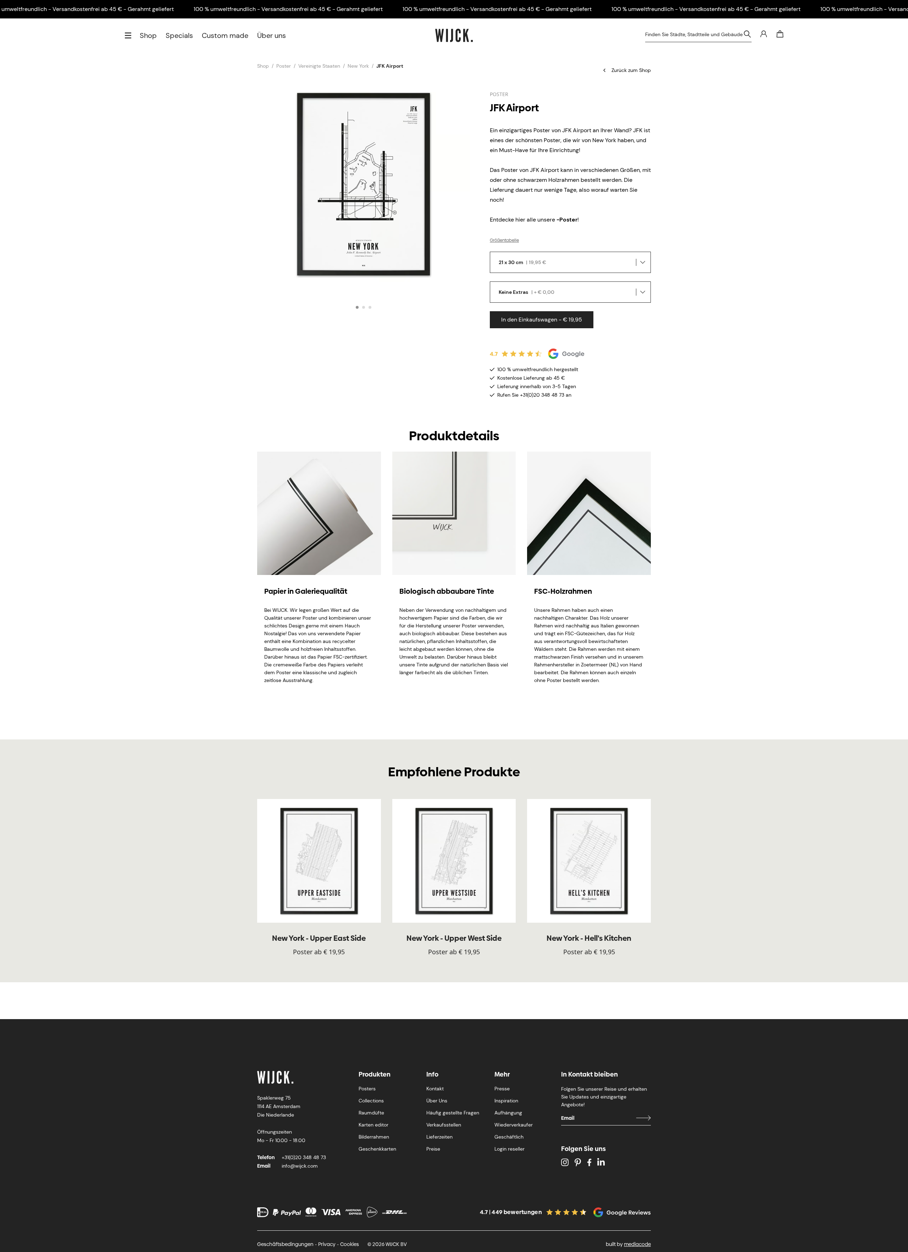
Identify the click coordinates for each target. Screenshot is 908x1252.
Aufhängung (508, 1113)
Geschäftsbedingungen (285, 1244)
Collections (371, 1100)
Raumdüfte (371, 1113)
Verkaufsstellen (443, 1125)
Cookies (349, 1244)
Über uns (271, 35)
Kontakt (435, 1088)
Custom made (225, 35)
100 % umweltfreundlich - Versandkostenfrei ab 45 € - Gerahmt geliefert (288, 9)
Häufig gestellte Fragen (452, 1113)
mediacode (637, 1244)
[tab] (357, 307)
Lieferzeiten (439, 1137)
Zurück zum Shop (631, 70)
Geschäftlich (509, 1137)
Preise (433, 1149)
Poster (283, 66)
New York (358, 66)
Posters (367, 1088)
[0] (780, 34)
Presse (502, 1088)
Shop (148, 35)
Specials (179, 35)
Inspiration (506, 1100)
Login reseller (509, 1149)
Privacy (327, 1244)
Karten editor (373, 1125)
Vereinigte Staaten (319, 66)
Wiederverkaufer (513, 1125)
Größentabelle (504, 240)
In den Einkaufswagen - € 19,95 (541, 319)
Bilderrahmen (374, 1137)
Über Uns (436, 1100)
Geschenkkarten (377, 1149)
